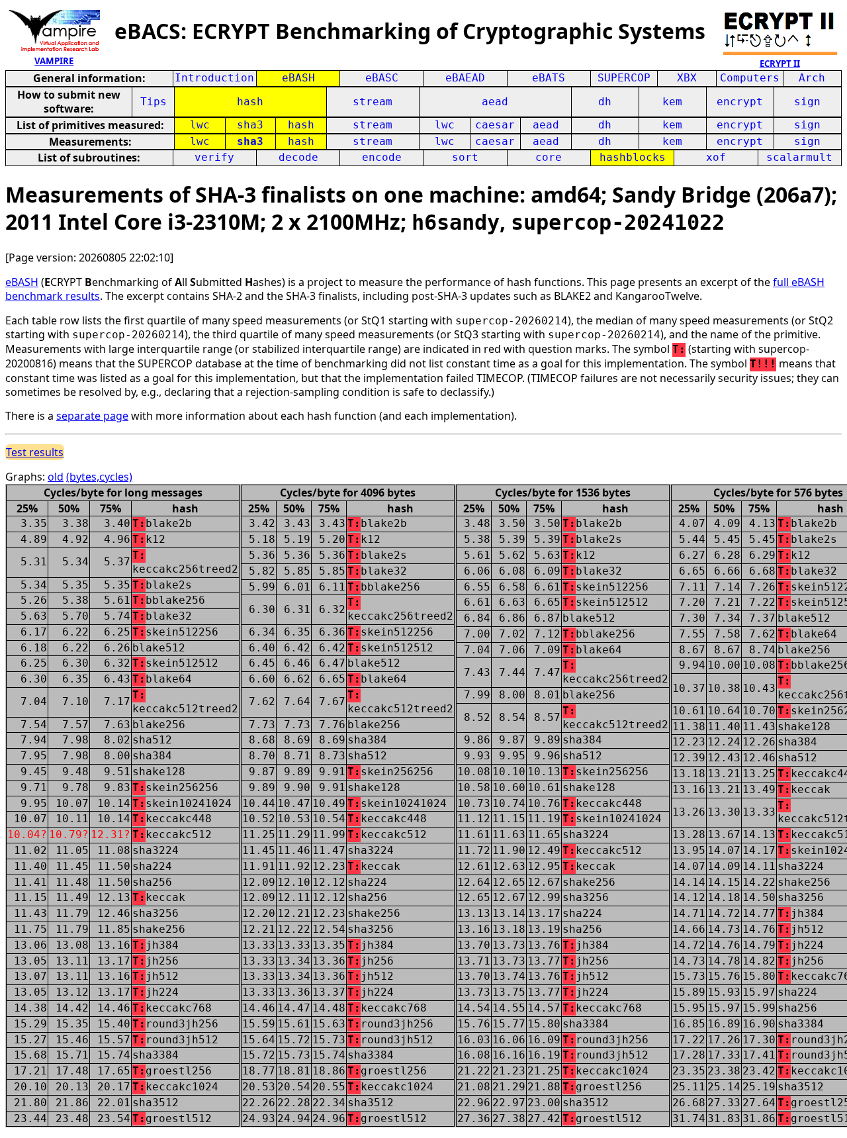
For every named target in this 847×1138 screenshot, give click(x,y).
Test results (35, 452)
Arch (812, 77)
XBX (687, 77)
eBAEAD (465, 77)
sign (807, 101)
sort (465, 157)
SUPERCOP (624, 77)
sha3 (250, 125)
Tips (153, 101)
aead (495, 101)
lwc (200, 125)
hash (250, 101)
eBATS (548, 77)
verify (214, 157)
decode (298, 157)
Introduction (214, 77)
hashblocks (633, 157)
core (548, 157)
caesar (495, 125)
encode (382, 157)
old (56, 476)
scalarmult (799, 157)
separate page (92, 415)
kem (672, 101)
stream (372, 101)
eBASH (298, 77)
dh (604, 101)
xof (716, 157)
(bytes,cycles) (99, 476)
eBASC (381, 77)
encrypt (740, 101)
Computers (750, 77)
